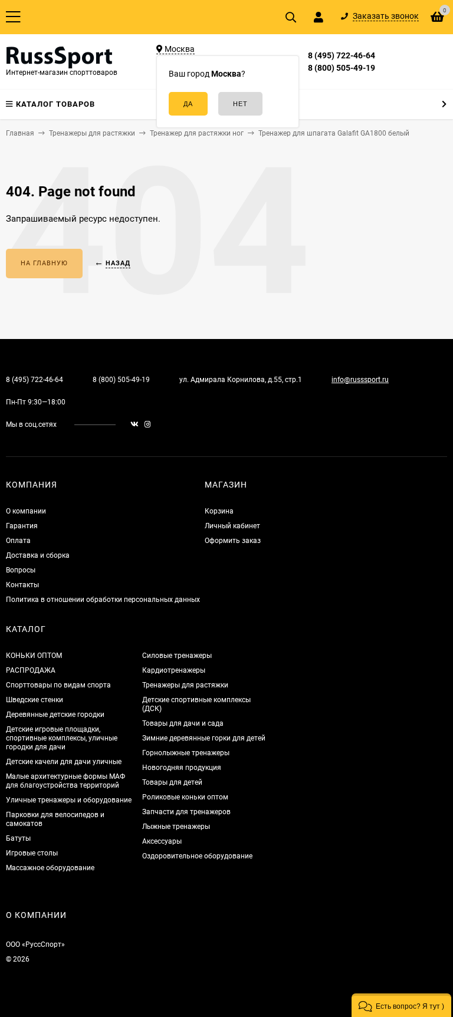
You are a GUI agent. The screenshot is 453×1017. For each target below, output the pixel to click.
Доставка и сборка (38, 555)
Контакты (22, 585)
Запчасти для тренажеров (186, 812)
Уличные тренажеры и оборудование (69, 800)
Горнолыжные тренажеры (185, 753)
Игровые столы (32, 853)
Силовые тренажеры (177, 655)
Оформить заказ (233, 541)
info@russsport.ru (360, 380)
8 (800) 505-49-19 (341, 68)
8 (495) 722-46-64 (341, 55)
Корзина (219, 511)
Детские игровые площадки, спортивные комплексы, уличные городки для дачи (61, 738)
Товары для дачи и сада (183, 723)
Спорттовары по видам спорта (58, 685)
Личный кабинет (232, 526)
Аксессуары (162, 841)
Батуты (18, 838)
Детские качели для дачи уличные (64, 762)
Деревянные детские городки (55, 714)
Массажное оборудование (50, 868)
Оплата (18, 541)
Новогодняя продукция (181, 767)
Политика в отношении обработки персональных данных (103, 599)
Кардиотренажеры (173, 670)
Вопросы (20, 570)
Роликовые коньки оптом (185, 797)
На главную (44, 263)
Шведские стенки (34, 700)
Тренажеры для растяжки (185, 685)
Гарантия (22, 526)
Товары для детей (172, 782)
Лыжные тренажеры (176, 826)
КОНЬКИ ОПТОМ (34, 655)
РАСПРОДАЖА (30, 670)
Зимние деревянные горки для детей (203, 738)
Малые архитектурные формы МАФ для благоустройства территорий (65, 780)
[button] (401, 1005)
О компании (26, 511)
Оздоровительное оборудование (197, 856)
